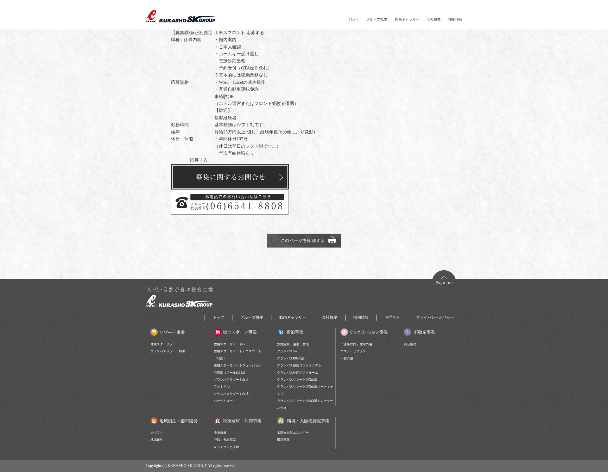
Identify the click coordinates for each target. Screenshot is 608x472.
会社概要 (434, 19)
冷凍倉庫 (220, 432)
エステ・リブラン (353, 351)
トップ (218, 317)
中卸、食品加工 (225, 439)
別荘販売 (410, 344)
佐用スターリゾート (164, 344)
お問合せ (392, 317)
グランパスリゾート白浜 (167, 351)
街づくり (156, 432)
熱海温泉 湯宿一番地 (293, 344)
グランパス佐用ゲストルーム (297, 372)
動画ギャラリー (407, 19)
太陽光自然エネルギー (293, 432)
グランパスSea (287, 351)
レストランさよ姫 (226, 447)
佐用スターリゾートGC (230, 344)
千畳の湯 (346, 358)
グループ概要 (376, 19)
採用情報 (455, 19)
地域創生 (156, 439)
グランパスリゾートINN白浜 (297, 379)
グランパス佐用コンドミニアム (299, 365)
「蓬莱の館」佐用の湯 (356, 344)
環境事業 (283, 439)
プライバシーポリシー (435, 317)
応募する (255, 32)
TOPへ (354, 19)
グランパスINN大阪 (291, 358)
